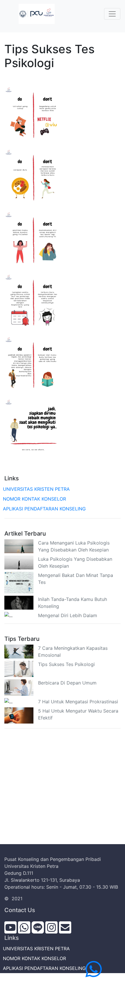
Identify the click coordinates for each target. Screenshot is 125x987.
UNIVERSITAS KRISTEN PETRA (37, 489)
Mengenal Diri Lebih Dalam (67, 615)
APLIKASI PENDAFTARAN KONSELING (45, 509)
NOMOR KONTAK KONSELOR (35, 499)
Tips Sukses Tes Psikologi (66, 664)
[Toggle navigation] (112, 14)
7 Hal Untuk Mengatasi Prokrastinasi (78, 701)
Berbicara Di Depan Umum (67, 683)
